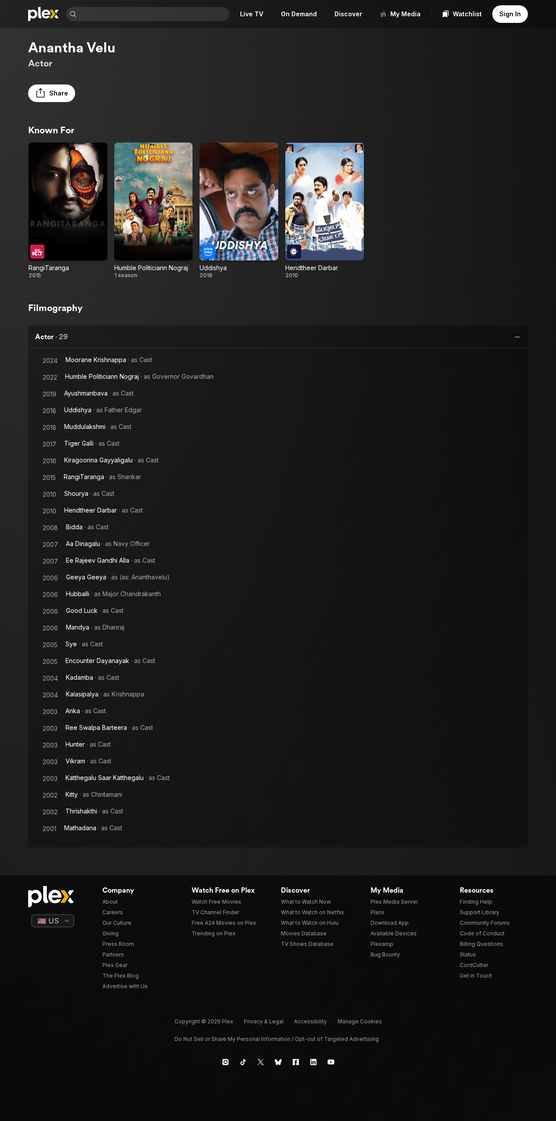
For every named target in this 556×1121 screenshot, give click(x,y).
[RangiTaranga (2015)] (68, 211)
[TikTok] (243, 1062)
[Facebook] (296, 1062)
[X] (260, 1062)
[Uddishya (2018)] (239, 211)
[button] (51, 93)
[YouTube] (331, 1062)
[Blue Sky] (278, 1062)
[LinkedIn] (313, 1062)
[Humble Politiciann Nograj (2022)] (153, 211)
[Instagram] (225, 1062)
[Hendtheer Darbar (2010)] (324, 211)
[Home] (43, 14)
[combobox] (153, 14)
